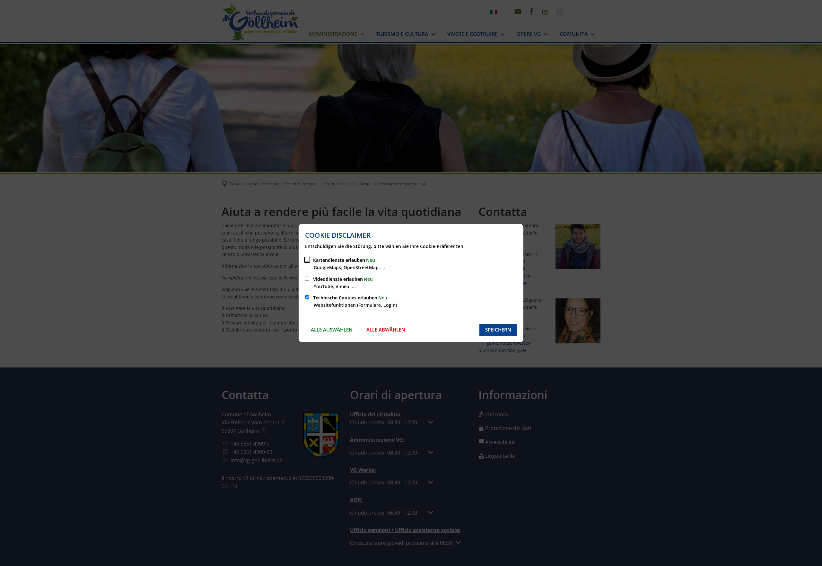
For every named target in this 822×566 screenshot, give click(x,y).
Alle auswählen (332, 329)
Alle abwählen (385, 329)
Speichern (498, 329)
